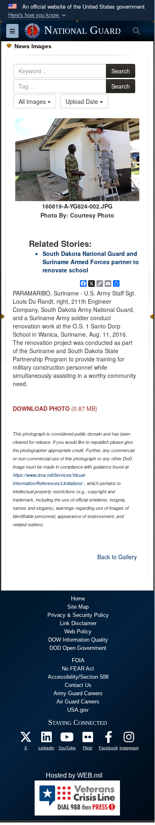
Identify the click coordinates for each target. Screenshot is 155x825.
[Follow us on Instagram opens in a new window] (129, 739)
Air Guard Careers (77, 701)
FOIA (78, 660)
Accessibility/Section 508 (78, 677)
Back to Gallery (117, 557)
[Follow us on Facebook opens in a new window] (108, 739)
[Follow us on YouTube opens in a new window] (67, 739)
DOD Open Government (77, 648)
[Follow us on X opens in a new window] (26, 739)
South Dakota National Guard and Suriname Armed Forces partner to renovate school (90, 261)
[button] (38, 15)
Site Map (78, 607)
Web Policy (78, 631)
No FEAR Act (78, 669)
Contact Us (78, 685)
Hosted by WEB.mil (74, 775)
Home (78, 598)
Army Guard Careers (78, 693)
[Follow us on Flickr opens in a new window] (88, 739)
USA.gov (78, 710)
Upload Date (83, 101)
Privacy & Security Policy (78, 615)
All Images (33, 101)
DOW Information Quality (78, 640)
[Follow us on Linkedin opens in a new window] (46, 739)
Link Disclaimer (78, 623)
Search (120, 71)
